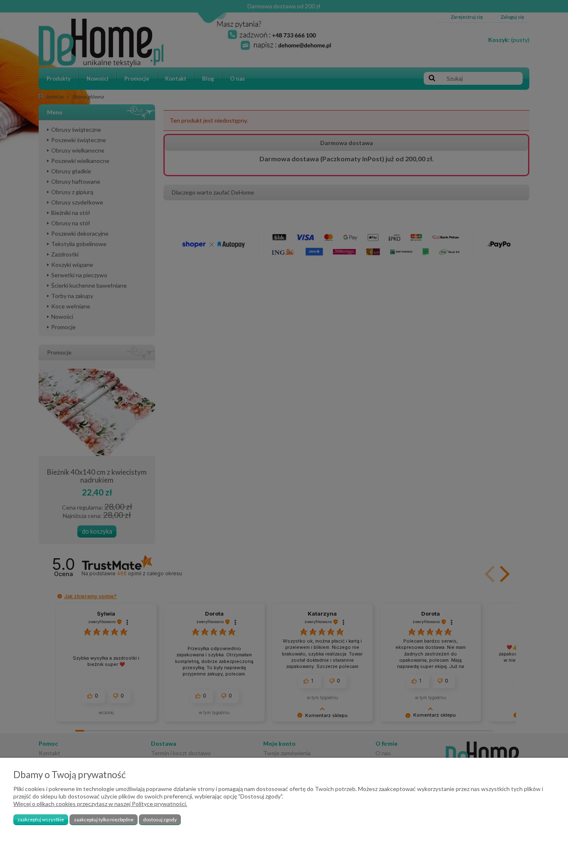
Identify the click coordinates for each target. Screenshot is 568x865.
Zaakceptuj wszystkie (40, 819)
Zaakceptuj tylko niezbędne (103, 819)
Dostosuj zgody (160, 819)
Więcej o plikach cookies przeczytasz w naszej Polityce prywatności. (100, 803)
